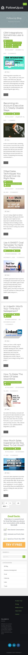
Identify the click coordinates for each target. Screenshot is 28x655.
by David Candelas (11, 254)
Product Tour (18, 601)
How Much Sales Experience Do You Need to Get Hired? (14, 443)
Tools (16, 46)
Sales (8, 46)
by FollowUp (9, 50)
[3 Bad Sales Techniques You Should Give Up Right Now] (14, 202)
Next (5, 506)
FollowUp (17, 45)
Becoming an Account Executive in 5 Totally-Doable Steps (14, 107)
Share (7, 72)
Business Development (13, 43)
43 (18, 503)
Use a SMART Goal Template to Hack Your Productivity (14, 245)
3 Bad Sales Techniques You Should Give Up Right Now (12, 175)
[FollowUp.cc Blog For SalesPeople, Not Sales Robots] (12, 7)
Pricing (17, 604)
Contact (17, 614)
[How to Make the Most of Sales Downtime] (14, 400)
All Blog (9, 41)
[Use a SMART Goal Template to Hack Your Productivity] (14, 266)
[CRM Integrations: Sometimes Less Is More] (14, 62)
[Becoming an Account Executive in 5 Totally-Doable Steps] (14, 130)
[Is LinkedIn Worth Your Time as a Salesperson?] (14, 332)
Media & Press (19, 607)
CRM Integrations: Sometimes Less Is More (13, 35)
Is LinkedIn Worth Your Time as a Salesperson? (13, 308)
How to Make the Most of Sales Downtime (13, 376)
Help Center (18, 611)
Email (8, 45)
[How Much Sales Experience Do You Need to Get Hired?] (14, 464)
